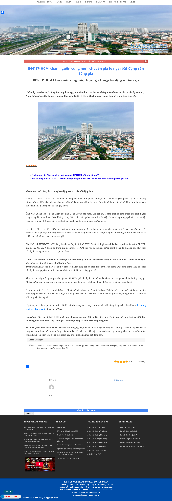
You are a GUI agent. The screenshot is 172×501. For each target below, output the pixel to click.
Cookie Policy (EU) (95, 454)
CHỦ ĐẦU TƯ (100, 2)
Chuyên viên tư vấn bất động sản (68, 458)
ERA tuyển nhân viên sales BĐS (67, 431)
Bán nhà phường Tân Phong (98, 442)
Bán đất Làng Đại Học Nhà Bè (130, 439)
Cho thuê (88, 2)
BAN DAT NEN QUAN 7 (128, 427)
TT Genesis (61, 427)
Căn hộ (78, 2)
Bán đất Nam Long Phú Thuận (130, 442)
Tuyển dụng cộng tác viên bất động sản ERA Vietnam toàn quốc (70, 454)
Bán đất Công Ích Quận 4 (128, 431)
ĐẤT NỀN (59, 2)
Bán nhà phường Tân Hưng (98, 435)
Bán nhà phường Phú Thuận (98, 431)
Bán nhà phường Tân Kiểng (98, 439)
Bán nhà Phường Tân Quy (97, 450)
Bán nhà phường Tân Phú (97, 446)
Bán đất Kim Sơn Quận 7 (128, 435)
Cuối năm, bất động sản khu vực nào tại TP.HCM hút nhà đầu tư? (65, 175)
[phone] (2, 497)
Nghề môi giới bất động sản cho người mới (71, 449)
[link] (86, 131)
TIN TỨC (123, 2)
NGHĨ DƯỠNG (113, 2)
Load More (29, 414)
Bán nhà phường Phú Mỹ (97, 427)
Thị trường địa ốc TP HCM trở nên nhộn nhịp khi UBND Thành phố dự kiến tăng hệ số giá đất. (80, 178)
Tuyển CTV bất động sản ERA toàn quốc (70, 445)
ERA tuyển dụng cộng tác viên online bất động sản (70, 440)
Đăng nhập (119, 380)
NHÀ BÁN (69, 2)
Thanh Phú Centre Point (65, 435)
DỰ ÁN (49, 2)
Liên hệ (132, 2)
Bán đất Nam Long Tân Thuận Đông (132, 446)
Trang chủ (41, 2)
